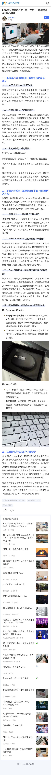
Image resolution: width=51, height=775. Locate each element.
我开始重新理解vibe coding (15, 596)
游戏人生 (11, 18)
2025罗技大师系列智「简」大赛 (14, 501)
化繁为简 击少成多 (34, 501)
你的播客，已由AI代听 (13, 725)
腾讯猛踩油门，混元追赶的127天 (17, 608)
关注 (46, 17)
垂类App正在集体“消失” (13, 573)
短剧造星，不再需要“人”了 (14, 667)
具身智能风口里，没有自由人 (16, 678)
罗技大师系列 (7, 505)
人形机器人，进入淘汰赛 (14, 584)
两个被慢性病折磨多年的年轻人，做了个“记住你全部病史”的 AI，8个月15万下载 (19, 538)
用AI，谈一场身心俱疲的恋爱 (15, 549)
